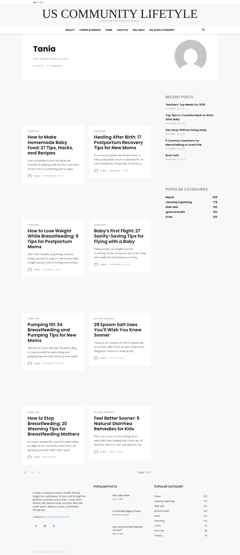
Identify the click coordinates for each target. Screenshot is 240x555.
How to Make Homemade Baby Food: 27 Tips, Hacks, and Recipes (50, 145)
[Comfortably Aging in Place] (102, 515)
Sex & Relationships (161, 29)
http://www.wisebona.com (50, 58)
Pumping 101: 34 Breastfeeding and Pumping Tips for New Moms (52, 332)
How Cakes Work (121, 495)
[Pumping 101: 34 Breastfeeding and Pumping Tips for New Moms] (53, 297)
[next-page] (38, 472)
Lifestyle (122, 29)
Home (108, 29)
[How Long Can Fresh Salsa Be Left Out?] (102, 531)
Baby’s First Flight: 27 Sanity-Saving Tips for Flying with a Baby (119, 236)
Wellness (139, 29)
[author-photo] (30, 176)
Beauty (70, 29)
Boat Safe (172, 155)
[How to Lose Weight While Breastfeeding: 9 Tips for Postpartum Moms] (53, 203)
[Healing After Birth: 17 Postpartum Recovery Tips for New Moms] (120, 110)
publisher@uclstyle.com (57, 516)
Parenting (33, 131)
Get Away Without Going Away (186, 130)
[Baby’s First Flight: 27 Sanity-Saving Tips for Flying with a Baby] (120, 203)
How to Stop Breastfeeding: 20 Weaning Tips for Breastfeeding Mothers (53, 426)
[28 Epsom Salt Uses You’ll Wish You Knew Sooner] (120, 297)
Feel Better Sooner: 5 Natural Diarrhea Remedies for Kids (116, 423)
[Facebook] (36, 526)
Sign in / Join (38, 2)
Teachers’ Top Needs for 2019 (185, 105)
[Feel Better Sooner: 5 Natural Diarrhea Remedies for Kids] (120, 391)
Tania (36, 176)
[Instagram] (45, 526)
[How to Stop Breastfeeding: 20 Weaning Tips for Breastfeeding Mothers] (53, 391)
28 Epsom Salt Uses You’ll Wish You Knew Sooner (118, 330)
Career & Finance (90, 29)
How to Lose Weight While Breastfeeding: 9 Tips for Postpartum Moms (53, 239)
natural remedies (104, 319)
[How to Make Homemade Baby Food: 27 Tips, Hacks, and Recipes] (53, 110)
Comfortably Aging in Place (126, 511)
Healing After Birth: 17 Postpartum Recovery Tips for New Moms (118, 142)
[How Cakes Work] (102, 499)
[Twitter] (53, 526)
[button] (203, 30)
